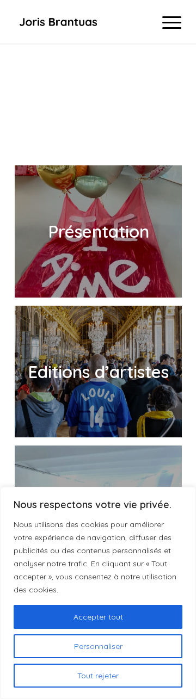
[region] (98, 593)
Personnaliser (98, 646)
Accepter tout (98, 617)
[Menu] (166, 22)
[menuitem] (166, 22)
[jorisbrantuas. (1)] (81, 22)
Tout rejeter (98, 676)
